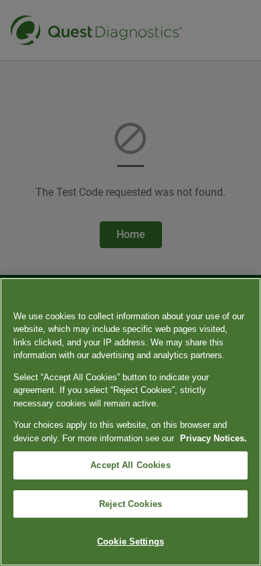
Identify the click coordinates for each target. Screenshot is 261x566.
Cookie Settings (130, 541)
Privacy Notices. (213, 438)
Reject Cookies (130, 504)
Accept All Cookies (130, 465)
